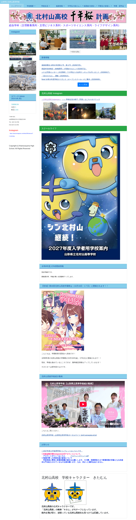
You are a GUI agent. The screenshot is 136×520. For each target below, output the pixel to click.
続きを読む (76, 52)
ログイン (132, 2)
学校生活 (45, 6)
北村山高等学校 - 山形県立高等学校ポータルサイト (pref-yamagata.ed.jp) (69, 435)
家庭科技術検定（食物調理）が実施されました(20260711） (64, 69)
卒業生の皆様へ (104, 6)
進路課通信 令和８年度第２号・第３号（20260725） (62, 65)
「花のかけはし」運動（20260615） (56, 76)
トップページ (16, 6)
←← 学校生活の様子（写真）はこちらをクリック (81, 99)
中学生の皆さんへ (75, 6)
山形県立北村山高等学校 (10, 2)
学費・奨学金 (119, 6)
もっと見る (83, 84)
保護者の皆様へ (90, 6)
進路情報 (59, 6)
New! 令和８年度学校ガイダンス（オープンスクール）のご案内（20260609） (71, 79)
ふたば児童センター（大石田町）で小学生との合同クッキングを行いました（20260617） (76, 72)
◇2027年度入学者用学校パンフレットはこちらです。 (62, 451)
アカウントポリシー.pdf (79, 456)
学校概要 (30, 6)
